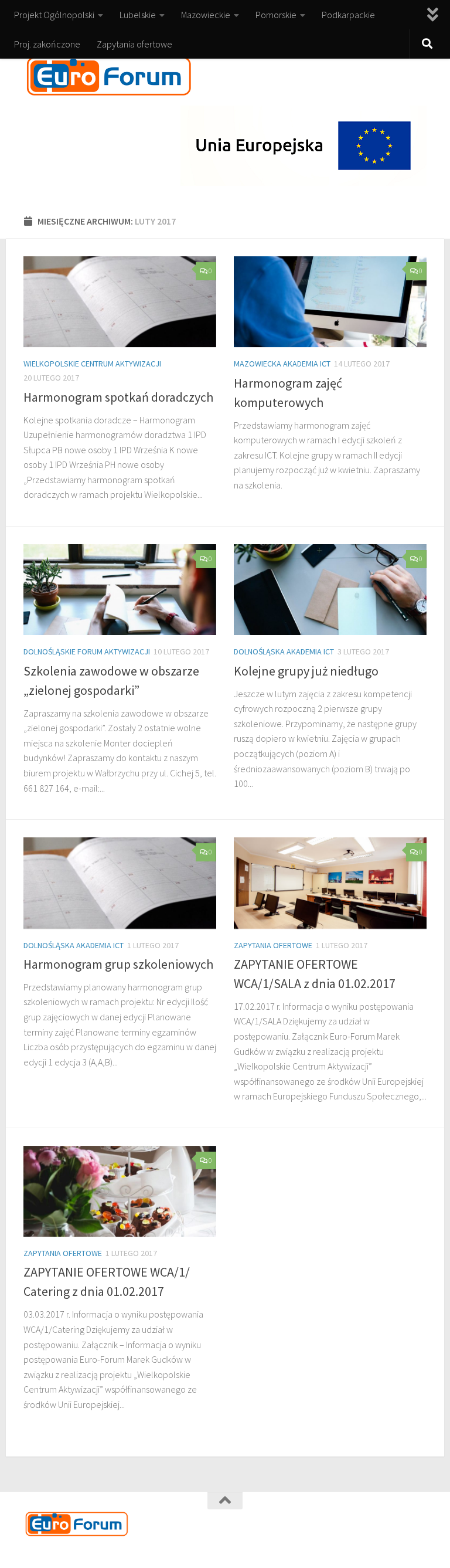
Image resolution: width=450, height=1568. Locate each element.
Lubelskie (138, 15)
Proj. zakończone (47, 44)
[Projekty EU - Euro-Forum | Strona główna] (109, 76)
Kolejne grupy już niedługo (306, 671)
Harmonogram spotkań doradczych (118, 397)
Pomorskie (275, 15)
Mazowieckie (205, 15)
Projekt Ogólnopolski (54, 15)
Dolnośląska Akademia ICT (284, 651)
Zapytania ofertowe (134, 44)
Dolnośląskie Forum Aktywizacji (86, 651)
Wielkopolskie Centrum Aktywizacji (92, 363)
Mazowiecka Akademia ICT (282, 363)
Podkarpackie (348, 15)
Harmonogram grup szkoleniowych (118, 964)
